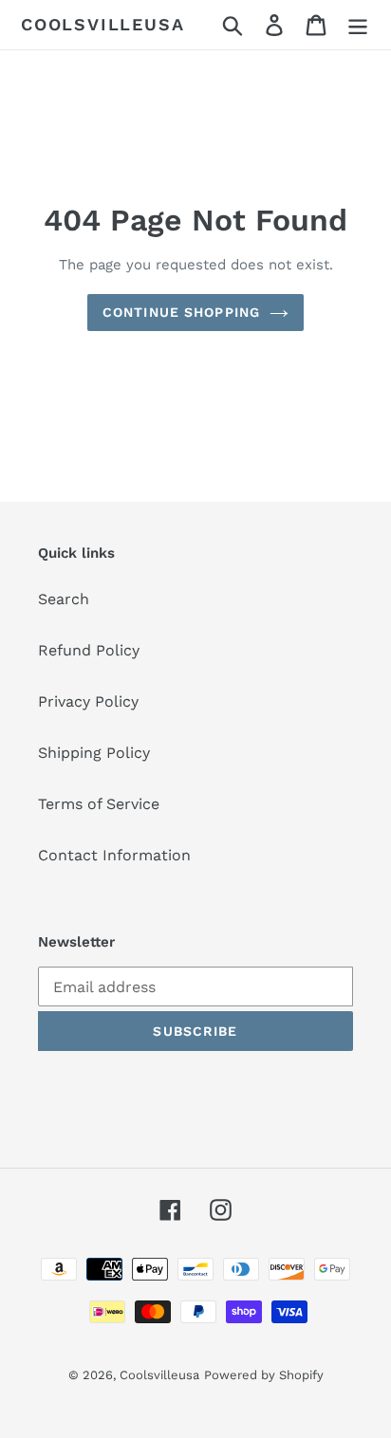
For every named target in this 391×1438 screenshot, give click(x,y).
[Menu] (358, 25)
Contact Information (114, 855)
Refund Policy (89, 650)
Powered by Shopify (264, 1375)
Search (63, 599)
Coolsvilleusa (102, 24)
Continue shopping (181, 312)
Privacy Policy (88, 701)
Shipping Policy (94, 753)
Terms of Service (98, 804)
